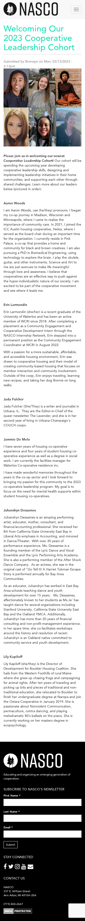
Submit (10, 844)
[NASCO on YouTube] (24, 867)
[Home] (30, 9)
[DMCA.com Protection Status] (18, 911)
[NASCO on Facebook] (6, 867)
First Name (12, 795)
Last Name (12, 811)
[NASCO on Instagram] (18, 867)
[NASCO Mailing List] (31, 867)
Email (8, 827)
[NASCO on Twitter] (11, 867)
